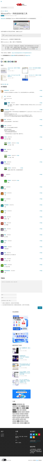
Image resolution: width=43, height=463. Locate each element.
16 (35, 76)
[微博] (39, 434)
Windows (14, 411)
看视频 (21, 419)
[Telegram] (34, 434)
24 (13, 70)
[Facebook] (31, 434)
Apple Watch (19, 404)
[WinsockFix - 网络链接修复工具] (21, 25)
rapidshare (27, 52)
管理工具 (14, 421)
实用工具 (14, 415)
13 (35, 69)
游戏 (13, 419)
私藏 (24, 419)
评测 (18, 423)
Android (14, 404)
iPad (20, 408)
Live (30, 52)
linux (27, 408)
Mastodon (38, 440)
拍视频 (14, 417)
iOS (17, 408)
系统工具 (21, 421)
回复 (41, 90)
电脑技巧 (17, 419)
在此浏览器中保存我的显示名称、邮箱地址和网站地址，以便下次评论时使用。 (16, 304)
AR (23, 404)
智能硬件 (18, 417)
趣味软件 (21, 423)
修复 (3, 84)
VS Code (24, 409)
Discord (35, 442)
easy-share (14, 52)
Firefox (27, 406)
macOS (14, 409)
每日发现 (27, 417)
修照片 (23, 411)
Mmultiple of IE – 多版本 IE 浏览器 (35, 75)
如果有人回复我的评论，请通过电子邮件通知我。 (11, 303)
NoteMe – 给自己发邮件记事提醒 (35, 67)
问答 (25, 423)
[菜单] (1, 1)
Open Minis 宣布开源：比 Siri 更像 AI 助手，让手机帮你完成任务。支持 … (24, 381)
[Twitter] (31, 437)
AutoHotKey (15, 406)
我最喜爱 (19, 415)
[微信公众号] (36, 434)
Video (18, 409)
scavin (13, 15)
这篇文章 (13, 55)
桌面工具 (22, 417)
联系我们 (2, 435)
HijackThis (28, 55)
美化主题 (14, 423)
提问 (16, 440)
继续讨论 (2, 436)
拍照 (27, 415)
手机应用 (23, 415)
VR (20, 409)
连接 (7, 84)
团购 (13, 413)
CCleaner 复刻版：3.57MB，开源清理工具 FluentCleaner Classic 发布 (25, 373)
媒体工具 (21, 413)
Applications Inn (20, 52)
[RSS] (34, 437)
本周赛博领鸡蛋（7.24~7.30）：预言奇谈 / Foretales (24, 357)
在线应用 (17, 413)
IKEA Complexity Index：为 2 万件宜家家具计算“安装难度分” (24, 365)
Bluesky (31, 442)
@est (9, 104)
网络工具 (2, 15)
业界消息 (19, 411)
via (36, 48)
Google (14, 408)
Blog (19, 406)
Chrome (23, 406)
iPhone (23, 408)
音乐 (28, 423)
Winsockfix (3, 18)
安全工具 (26, 413)
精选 (18, 421)
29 (16, 15)
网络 (5, 84)
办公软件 (27, 411)
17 (13, 77)
